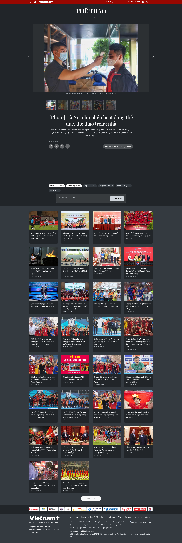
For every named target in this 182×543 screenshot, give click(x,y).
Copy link (67, 146)
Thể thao (91, 11)
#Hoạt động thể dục (106, 186)
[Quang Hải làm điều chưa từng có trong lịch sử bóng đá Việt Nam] (107, 364)
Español (126, 2)
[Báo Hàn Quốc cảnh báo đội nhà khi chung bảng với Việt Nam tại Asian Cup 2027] (43, 364)
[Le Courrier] (126, 509)
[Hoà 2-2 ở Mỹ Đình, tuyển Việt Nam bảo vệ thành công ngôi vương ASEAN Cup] (107, 435)
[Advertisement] (91, 165)
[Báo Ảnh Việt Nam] (140, 509)
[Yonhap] (94, 509)
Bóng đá (86, 18)
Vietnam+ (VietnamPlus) (46, 1)
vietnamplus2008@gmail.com (84, 531)
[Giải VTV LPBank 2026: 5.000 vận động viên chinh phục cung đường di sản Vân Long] (75, 220)
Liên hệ (147, 517)
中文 (131, 2)
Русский (137, 2)
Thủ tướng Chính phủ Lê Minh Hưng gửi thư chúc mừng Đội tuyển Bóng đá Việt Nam (74, 341)
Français (119, 2)
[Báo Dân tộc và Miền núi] (32, 509)
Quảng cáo (138, 517)
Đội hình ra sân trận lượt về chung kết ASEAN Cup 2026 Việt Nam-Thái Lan (75, 485)
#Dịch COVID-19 (90, 186)
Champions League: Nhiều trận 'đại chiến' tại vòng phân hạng (43, 305)
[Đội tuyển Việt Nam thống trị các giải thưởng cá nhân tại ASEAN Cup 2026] (107, 326)
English (112, 2)
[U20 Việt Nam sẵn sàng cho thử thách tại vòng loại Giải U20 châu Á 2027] (107, 220)
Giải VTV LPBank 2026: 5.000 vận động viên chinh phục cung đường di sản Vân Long (75, 235)
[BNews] (43, 509)
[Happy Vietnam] (79, 509)
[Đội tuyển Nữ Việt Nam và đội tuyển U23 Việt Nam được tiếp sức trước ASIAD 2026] (75, 291)
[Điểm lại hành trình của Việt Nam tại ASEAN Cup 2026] (75, 364)
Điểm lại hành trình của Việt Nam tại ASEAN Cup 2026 (73, 378)
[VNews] (150, 509)
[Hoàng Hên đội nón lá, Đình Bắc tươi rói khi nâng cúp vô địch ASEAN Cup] (138, 399)
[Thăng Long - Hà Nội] (143, 2)
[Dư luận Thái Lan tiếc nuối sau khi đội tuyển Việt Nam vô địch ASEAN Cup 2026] (43, 399)
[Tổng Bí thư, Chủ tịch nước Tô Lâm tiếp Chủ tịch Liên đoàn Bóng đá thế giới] (75, 435)
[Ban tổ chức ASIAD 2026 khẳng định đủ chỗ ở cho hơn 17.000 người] (43, 256)
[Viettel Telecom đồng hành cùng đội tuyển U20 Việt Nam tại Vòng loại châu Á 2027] (138, 256)
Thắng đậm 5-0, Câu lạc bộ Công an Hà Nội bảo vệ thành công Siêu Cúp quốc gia (43, 235)
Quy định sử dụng (87, 517)
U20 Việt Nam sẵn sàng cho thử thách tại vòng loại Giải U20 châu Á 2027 (106, 235)
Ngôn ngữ (111, 517)
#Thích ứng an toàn (74, 186)
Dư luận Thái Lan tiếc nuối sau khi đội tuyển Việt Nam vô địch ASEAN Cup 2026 (42, 414)
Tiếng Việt (106, 2)
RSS (97, 517)
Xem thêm (91, 498)
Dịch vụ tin (128, 517)
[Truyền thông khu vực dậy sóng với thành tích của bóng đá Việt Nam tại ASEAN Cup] (75, 399)
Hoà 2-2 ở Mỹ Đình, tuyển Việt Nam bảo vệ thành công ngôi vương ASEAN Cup (105, 450)
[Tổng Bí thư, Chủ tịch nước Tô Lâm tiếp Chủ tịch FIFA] (138, 435)
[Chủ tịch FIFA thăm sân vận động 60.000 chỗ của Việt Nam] (107, 291)
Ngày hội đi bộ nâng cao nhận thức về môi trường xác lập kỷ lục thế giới (138, 235)
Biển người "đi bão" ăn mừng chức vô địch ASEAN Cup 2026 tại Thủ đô (43, 450)
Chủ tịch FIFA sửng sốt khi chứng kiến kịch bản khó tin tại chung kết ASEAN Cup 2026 (43, 341)
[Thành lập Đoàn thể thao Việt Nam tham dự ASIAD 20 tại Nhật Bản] (75, 256)
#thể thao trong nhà (123, 186)
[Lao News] (61, 509)
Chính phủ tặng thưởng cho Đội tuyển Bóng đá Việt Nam (106, 269)
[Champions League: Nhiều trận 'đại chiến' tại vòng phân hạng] (43, 291)
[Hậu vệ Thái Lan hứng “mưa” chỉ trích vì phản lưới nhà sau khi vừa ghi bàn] (138, 291)
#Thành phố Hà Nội (57, 186)
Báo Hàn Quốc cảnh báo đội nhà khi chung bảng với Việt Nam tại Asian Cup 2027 (43, 379)
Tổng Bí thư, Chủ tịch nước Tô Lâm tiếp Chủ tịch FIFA (137, 448)
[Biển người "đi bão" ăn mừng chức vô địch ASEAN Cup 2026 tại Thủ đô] (43, 435)
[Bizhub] (53, 509)
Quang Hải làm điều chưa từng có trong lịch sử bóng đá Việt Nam (105, 379)
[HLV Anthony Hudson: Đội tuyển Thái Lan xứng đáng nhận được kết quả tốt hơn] (138, 364)
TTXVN (120, 517)
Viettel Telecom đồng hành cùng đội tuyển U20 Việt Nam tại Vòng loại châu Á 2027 (138, 271)
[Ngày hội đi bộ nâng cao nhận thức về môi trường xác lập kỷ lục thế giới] (138, 220)
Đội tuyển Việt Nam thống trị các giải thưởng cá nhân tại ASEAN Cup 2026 (106, 341)
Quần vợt (95, 18)
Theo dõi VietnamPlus (112, 146)
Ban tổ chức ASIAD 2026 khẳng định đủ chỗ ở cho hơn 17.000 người (43, 271)
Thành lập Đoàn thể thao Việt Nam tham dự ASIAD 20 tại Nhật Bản (75, 271)
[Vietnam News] (111, 509)
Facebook (51, 146)
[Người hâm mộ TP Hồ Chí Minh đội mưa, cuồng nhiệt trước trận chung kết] (43, 470)
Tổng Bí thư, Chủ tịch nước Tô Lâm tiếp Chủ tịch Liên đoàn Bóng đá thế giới (74, 450)
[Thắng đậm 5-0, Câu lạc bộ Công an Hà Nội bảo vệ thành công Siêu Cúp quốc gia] (43, 220)
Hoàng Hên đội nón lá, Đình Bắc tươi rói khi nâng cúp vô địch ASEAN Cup (138, 414)
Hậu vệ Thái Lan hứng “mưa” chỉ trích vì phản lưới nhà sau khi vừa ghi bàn (138, 306)
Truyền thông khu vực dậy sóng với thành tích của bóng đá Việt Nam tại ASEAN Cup (75, 414)
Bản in (62, 146)
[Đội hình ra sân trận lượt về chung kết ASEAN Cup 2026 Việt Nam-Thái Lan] (75, 470)
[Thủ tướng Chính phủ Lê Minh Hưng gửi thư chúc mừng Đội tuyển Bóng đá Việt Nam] (75, 326)
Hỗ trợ (103, 517)
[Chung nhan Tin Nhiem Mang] (141, 521)
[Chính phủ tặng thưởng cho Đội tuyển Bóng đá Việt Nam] (107, 256)
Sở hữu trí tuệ (73, 517)
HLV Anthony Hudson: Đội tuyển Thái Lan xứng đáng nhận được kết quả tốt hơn (138, 379)
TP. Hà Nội (55, 190)
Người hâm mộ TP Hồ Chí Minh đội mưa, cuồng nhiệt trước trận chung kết (43, 485)
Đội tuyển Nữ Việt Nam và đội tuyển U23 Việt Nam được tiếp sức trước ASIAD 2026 (75, 306)
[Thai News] (68, 509)
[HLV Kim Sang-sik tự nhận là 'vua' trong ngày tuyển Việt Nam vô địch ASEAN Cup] (107, 399)
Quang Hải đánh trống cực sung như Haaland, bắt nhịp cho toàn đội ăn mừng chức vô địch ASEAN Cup (138, 343)
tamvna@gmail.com (117, 525)
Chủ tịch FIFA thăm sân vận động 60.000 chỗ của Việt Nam (106, 305)
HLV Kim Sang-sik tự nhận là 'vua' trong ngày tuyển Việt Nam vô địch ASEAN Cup (106, 414)
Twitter (56, 146)
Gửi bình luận (117, 198)
